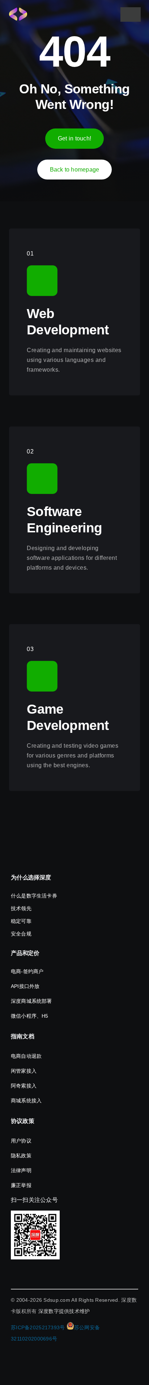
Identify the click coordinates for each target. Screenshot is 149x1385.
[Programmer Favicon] (18, 10)
